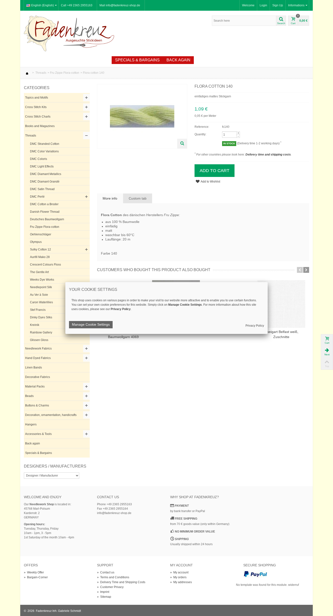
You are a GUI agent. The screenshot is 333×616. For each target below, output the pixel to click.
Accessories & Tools (38, 434)
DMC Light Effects (42, 166)
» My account (179, 572)
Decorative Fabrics (37, 377)
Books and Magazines (40, 126)
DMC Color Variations (44, 151)
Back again (178, 60)
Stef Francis (38, 310)
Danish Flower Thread (44, 211)
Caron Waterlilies (41, 302)
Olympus (36, 242)
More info (110, 198)
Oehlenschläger (40, 234)
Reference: (202, 127)
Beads (29, 396)
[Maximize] (182, 143)
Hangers (31, 424)
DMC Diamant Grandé (44, 181)
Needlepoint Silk (41, 287)
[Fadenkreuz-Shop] (69, 33)
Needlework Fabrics (38, 348)
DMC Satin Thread (42, 189)
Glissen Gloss (39, 340)
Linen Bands (33, 367)
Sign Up (277, 5)
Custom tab (138, 198)
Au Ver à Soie (39, 294)
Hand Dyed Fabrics (38, 358)
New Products (54, 60)
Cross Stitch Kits (36, 107)
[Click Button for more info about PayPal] (255, 574)
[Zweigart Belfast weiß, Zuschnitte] (281, 304)
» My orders (178, 577)
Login (263, 5)
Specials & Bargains (137, 60)
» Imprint (103, 592)
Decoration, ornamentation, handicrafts (51, 415)
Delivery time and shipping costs (268, 154)
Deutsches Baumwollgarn (47, 219)
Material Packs (35, 386)
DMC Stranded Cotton (44, 144)
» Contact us (105, 572)
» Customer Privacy (110, 587)
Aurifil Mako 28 (40, 257)
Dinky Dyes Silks (41, 317)
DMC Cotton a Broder (44, 204)
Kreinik (34, 325)
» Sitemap (104, 596)
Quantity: (200, 134)
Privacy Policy (254, 325)
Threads (40, 72)
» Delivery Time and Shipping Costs (121, 582)
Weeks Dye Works (42, 279)
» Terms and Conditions (113, 577)
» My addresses (181, 582)
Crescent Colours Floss (45, 264)
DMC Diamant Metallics (45, 174)
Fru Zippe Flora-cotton (64, 72)
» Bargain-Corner (36, 577)
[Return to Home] (27, 72)
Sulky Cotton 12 (40, 249)
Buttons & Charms (37, 405)
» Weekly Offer (34, 572)
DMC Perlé (37, 196)
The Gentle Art (39, 272)
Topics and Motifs (36, 97)
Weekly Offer (93, 60)
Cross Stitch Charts (37, 116)
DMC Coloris (38, 159)
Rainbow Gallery (41, 332)
